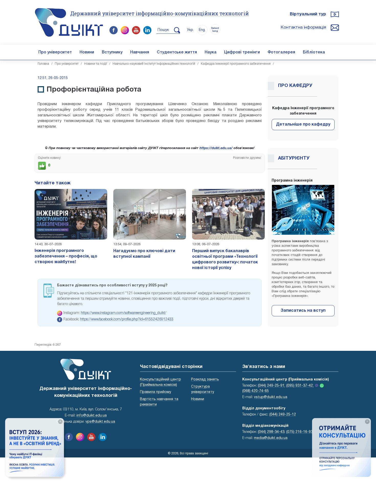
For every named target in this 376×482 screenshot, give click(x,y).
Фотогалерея (281, 52)
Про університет (55, 52)
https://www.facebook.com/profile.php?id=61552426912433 (126, 319)
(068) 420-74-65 (255, 391)
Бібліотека (314, 52)
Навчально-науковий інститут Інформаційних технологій (154, 63)
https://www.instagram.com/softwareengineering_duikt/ (123, 313)
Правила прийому (155, 392)
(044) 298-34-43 (271, 432)
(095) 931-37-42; (300, 385)
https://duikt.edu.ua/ (216, 148)
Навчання (139, 52)
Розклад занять (205, 379)
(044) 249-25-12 (282, 414)
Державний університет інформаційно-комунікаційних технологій (159, 13)
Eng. (202, 30)
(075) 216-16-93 (299, 432)
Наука (210, 52)
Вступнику (112, 52)
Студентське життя (177, 52)
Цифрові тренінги (242, 52)
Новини (87, 52)
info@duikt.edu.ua (91, 415)
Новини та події (95, 63)
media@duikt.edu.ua (270, 438)
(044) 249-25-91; (271, 385)
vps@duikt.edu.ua (100, 421)
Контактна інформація (303, 27)
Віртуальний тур (308, 14)
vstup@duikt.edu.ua (270, 397)
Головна (43, 63)
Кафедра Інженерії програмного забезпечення (236, 63)
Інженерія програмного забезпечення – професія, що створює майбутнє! (66, 256)
